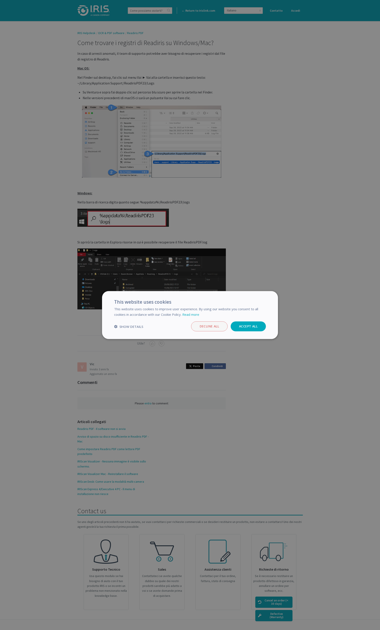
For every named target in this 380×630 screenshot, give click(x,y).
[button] (128, 326)
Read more (190, 314)
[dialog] (190, 315)
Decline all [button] (209, 326)
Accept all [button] (248, 326)
